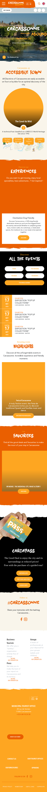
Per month (35, 276)
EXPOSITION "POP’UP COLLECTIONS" (25, 302)
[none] (43, 3)
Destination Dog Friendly (23, 218)
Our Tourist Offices (35, 758)
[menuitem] (43, 3)
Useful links (30, 786)
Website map (19, 786)
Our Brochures (12, 767)
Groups (33, 639)
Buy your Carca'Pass (23, 579)
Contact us (11, 759)
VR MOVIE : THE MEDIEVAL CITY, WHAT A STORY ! (23, 486)
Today (14, 269)
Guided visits (23, 585)
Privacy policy (7, 786)
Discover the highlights (23, 416)
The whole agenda (24, 283)
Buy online (6, 10)
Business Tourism (11, 641)
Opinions (35, 767)
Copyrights (40, 786)
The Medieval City (13, 57)
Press (9, 663)
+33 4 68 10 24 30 (23, 714)
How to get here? (15, 737)
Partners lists (23, 573)
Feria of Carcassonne (23, 400)
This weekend (35, 269)
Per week (14, 276)
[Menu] (3, 3)
